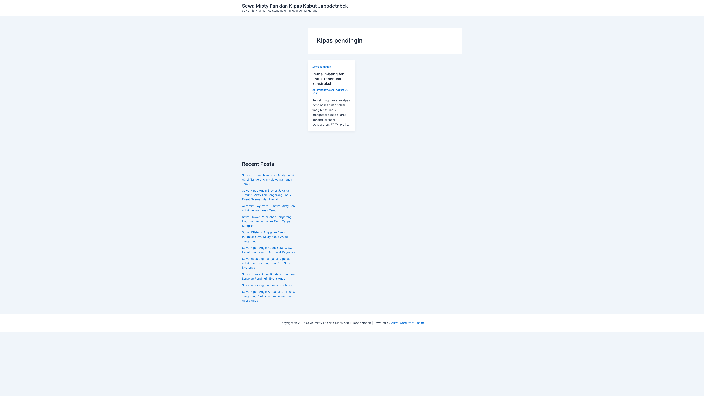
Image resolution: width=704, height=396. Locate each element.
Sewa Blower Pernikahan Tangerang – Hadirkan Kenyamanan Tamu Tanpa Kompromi (268, 221)
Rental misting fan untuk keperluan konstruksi (328, 79)
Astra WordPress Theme (408, 323)
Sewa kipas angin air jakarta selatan (267, 285)
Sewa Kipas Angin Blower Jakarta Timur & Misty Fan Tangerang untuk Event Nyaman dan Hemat (266, 195)
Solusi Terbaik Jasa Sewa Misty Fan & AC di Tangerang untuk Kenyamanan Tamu (268, 179)
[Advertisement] (269, 94)
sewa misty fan (321, 66)
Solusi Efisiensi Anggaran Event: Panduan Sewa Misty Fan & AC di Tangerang (265, 236)
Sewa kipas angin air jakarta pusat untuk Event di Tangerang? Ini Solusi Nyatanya (267, 263)
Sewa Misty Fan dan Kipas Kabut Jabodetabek (295, 6)
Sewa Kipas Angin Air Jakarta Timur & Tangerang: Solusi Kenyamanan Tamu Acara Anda (268, 296)
